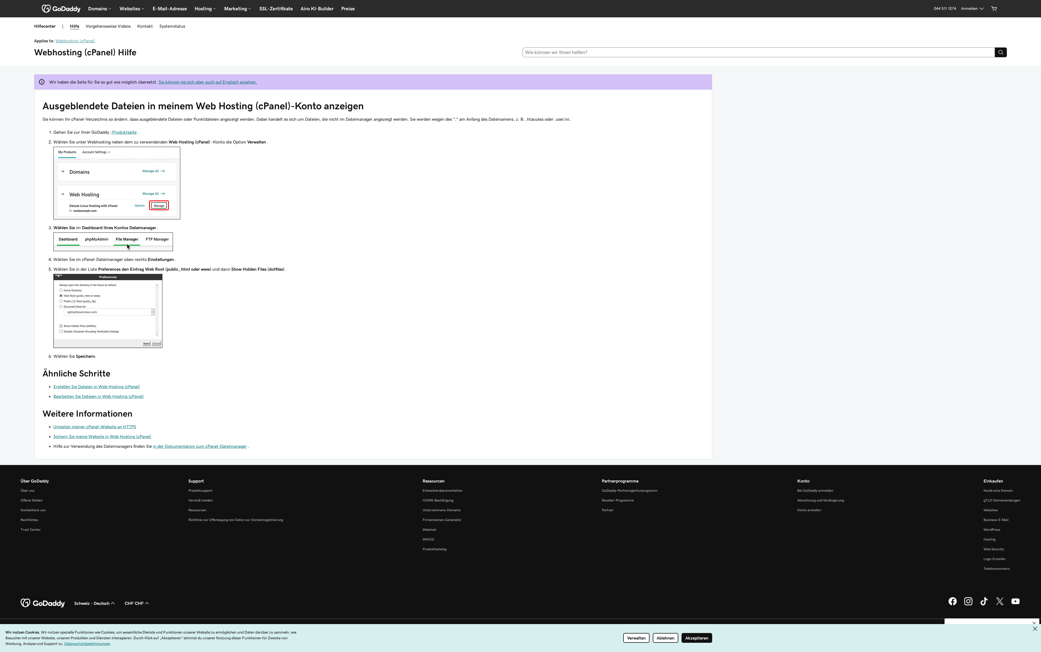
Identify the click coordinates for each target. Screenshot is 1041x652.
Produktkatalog (434, 549)
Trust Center (31, 529)
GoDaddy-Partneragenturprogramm (630, 490)
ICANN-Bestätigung (438, 500)
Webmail (429, 529)
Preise (348, 8)
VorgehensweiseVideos (108, 26)
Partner (607, 510)
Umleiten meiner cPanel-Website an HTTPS (94, 426)
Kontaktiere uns (33, 510)
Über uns (27, 490)
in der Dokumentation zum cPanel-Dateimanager (200, 446)
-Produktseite (123, 132)
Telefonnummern (997, 568)
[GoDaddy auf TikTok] (984, 604)
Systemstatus (172, 26)
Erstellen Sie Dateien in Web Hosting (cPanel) (96, 386)
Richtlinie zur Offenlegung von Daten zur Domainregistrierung (235, 520)
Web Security (994, 549)
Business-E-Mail (996, 520)
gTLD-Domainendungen (1002, 500)
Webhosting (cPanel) (75, 41)
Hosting (989, 539)
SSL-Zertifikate (276, 8)
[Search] (1001, 52)
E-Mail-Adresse (170, 8)
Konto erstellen (809, 510)
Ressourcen (197, 510)
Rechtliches (29, 520)
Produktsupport (200, 490)
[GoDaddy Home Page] (43, 603)
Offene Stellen (32, 500)
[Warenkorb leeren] (994, 8)
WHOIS (428, 539)
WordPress (992, 529)
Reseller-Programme (618, 500)
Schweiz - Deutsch (92, 603)
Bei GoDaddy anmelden (815, 490)
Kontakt (145, 26)
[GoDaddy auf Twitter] (1000, 604)
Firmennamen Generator (442, 520)
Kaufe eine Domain (998, 490)
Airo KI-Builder (317, 8)
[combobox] (759, 52)
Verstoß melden (200, 500)
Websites (991, 510)
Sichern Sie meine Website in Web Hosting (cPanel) (102, 436)
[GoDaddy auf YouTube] (1015, 604)
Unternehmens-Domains (442, 510)
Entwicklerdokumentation (442, 490)
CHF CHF (134, 603)
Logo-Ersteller (995, 559)
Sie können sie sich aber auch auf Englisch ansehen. (208, 82)
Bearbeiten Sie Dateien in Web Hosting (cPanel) (98, 396)
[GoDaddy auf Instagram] (968, 604)
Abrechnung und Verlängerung (820, 500)
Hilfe (74, 26)
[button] (1034, 623)
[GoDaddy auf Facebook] (953, 604)
